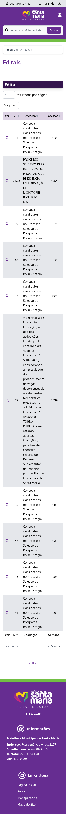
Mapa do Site (26, 804)
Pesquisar (10, 105)
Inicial (14, 49)
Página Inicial (26, 785)
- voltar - (33, 663)
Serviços (23, 791)
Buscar (54, 30)
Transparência (27, 798)
